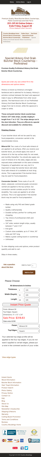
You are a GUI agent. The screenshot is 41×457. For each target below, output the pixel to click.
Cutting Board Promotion (11, 417)
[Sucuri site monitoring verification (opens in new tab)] (34, 440)
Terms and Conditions (10, 419)
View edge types (9, 357)
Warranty (5, 414)
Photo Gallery (7, 390)
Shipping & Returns (9, 412)
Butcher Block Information (11, 382)
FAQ (3, 398)
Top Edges (12, 330)
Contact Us (6, 396)
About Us (5, 404)
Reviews (5, 422)
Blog (3, 401)
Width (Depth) (11, 294)
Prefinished (25, 37)
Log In (29, 2)
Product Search (7, 388)
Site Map (5, 406)
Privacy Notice (7, 393)
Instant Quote (7, 377)
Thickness (12, 289)
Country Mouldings (26, 455)
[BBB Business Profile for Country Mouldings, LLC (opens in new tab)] (14, 432)
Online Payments (34, 435)
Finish (14, 325)
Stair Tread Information (10, 385)
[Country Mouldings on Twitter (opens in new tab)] (26, 448)
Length (14, 299)
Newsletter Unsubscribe (11, 409)
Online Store (20, 2)
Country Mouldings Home (11, 33)
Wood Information (8, 380)
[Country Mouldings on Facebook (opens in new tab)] (22, 448)
